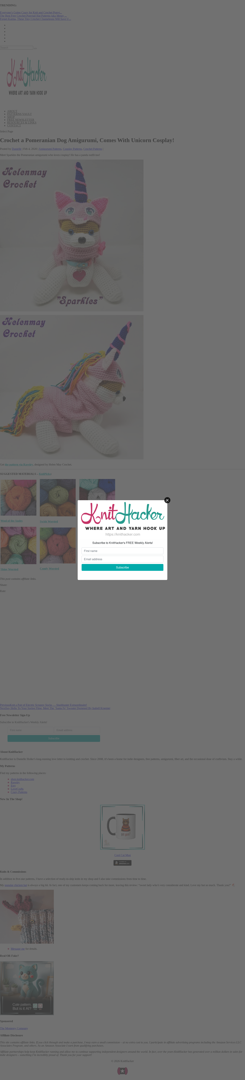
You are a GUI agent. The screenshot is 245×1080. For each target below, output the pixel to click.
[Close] (167, 500)
